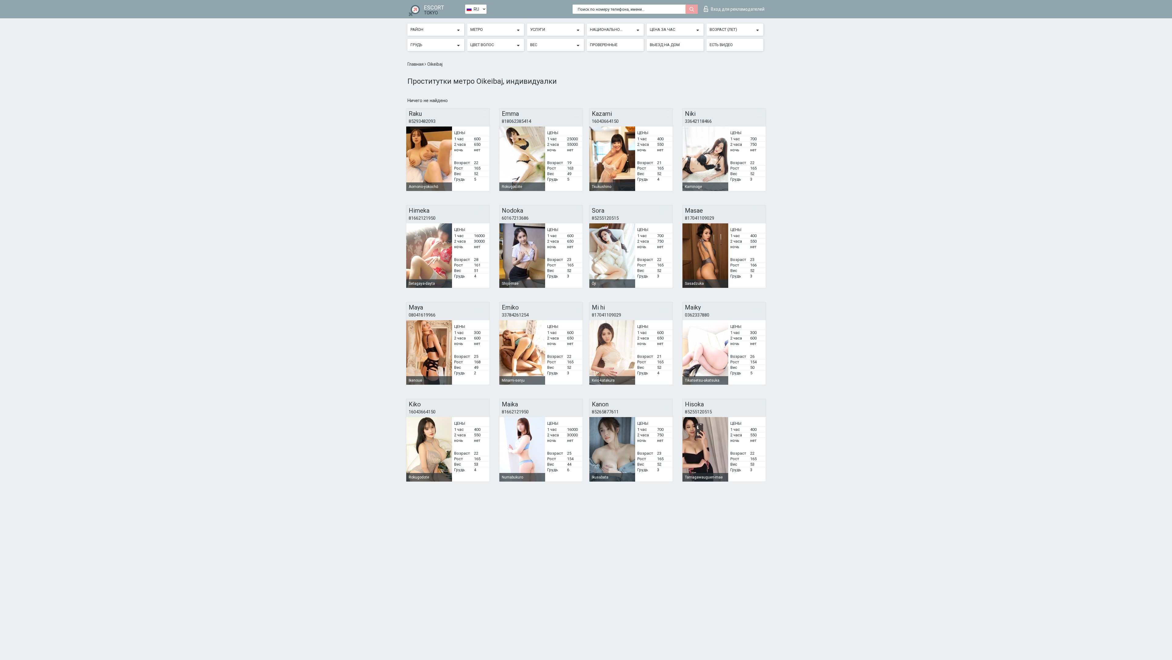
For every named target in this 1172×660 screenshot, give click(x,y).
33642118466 (698, 121)
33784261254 (515, 315)
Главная (416, 64)
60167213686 (515, 218)
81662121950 (422, 218)
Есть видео (721, 44)
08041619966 (422, 315)
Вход (738, 9)
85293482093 (422, 121)
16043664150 (605, 121)
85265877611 (605, 412)
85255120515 (605, 218)
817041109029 (699, 218)
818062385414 (516, 121)
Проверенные (603, 44)
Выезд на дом (665, 44)
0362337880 (697, 315)
